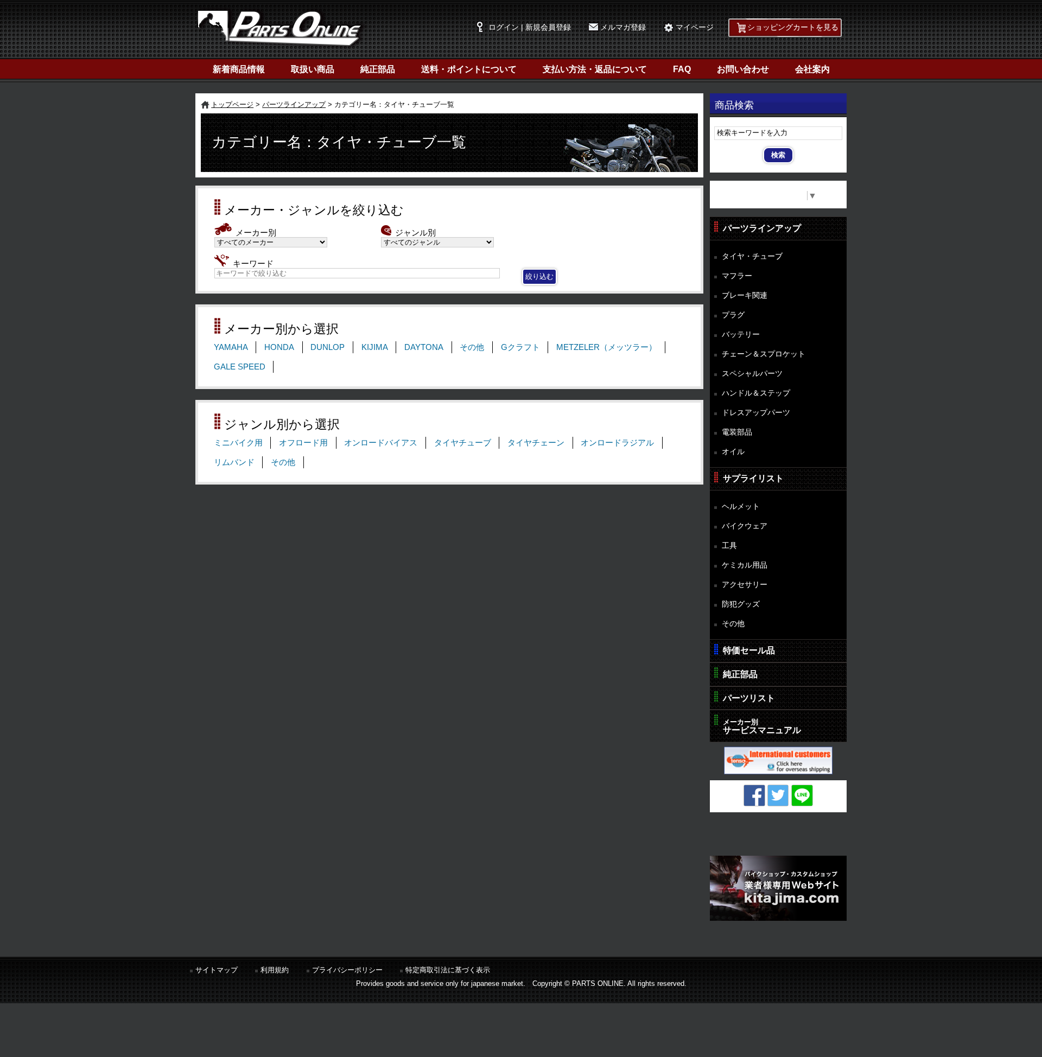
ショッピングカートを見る (792, 27)
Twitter (778, 795)
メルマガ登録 (623, 27)
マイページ (695, 27)
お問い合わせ (743, 69)
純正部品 (377, 69)
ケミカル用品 (744, 565)
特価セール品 (749, 650)
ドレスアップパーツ (756, 412)
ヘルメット (741, 506)
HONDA (279, 347)
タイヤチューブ (462, 442)
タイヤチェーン (535, 442)
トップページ (232, 104)
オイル (733, 451)
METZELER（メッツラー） (606, 347)
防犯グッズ (741, 604)
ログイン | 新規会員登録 (529, 27)
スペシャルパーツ (752, 373)
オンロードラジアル (617, 442)
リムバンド (234, 462)
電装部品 (737, 432)
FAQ (682, 69)
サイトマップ (216, 970)
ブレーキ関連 (744, 295)
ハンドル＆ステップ (756, 393)
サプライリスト (753, 478)
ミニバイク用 (238, 442)
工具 (729, 545)
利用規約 (274, 970)
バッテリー (741, 334)
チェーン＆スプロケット (763, 354)
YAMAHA (231, 347)
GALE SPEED (239, 366)
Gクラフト (520, 347)
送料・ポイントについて (469, 69)
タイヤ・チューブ (752, 256)
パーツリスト (749, 698)
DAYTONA (423, 347)
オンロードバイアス (380, 442)
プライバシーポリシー (347, 970)
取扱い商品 (312, 69)
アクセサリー (744, 584)
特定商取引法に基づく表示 (447, 970)
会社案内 (812, 69)
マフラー (737, 275)
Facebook (754, 795)
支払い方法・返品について (595, 69)
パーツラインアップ (294, 104)
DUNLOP (327, 347)
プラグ (733, 315)
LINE (802, 795)
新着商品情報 (239, 69)
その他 (472, 347)
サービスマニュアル (762, 726)
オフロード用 (303, 442)
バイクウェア (744, 526)
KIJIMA (374, 347)
